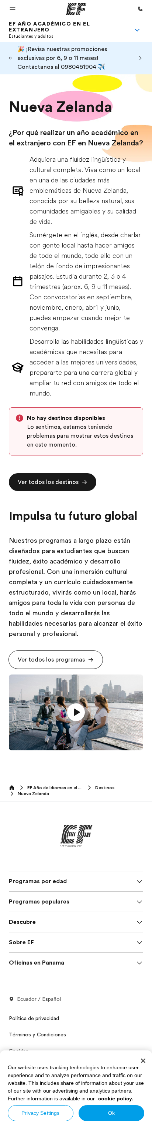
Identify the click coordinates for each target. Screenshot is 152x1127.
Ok (111, 1113)
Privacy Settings (40, 1113)
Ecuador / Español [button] (39, 999)
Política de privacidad (34, 1018)
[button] (12, 9)
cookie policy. (115, 1098)
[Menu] (137, 30)
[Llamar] (140, 9)
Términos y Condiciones (37, 1034)
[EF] (76, 9)
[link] (67, 30)
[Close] (143, 1061)
